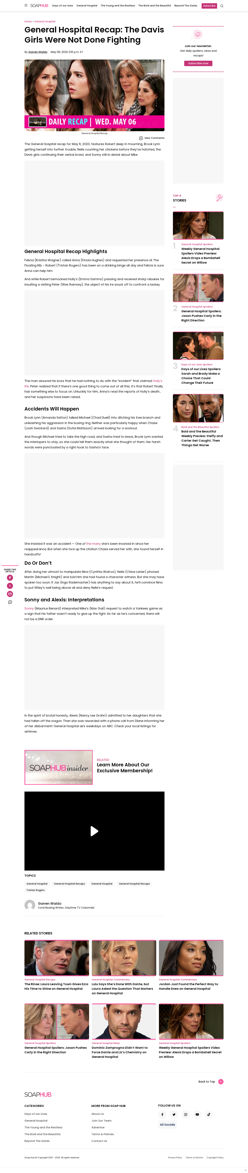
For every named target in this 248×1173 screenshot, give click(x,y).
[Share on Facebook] (10, 578)
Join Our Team (101, 1121)
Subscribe (209, 5)
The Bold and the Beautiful (154, 5)
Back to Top (207, 1082)
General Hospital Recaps (69, 883)
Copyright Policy (215, 1157)
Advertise (97, 1127)
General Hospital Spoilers (197, 244)
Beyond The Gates (185, 5)
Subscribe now (198, 63)
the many (93, 544)
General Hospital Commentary (111, 979)
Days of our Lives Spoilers (197, 364)
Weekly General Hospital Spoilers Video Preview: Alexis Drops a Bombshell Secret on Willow (190, 1052)
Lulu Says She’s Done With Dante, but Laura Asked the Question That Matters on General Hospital (122, 988)
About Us (97, 1114)
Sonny (29, 608)
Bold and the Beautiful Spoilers (200, 427)
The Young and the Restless (118, 5)
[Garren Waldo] (31, 905)
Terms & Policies (102, 1134)
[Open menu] (25, 5)
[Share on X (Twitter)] (10, 586)
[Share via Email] (10, 594)
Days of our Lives (62, 5)
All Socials (167, 1124)
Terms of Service (194, 1157)
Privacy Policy (175, 1157)
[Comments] (10, 602)
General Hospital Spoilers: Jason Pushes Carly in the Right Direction (201, 315)
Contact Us (99, 1141)
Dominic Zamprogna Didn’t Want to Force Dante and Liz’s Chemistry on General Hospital (120, 1052)
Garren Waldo (37, 52)
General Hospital (86, 5)
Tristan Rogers (35, 890)
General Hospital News (106, 1043)
